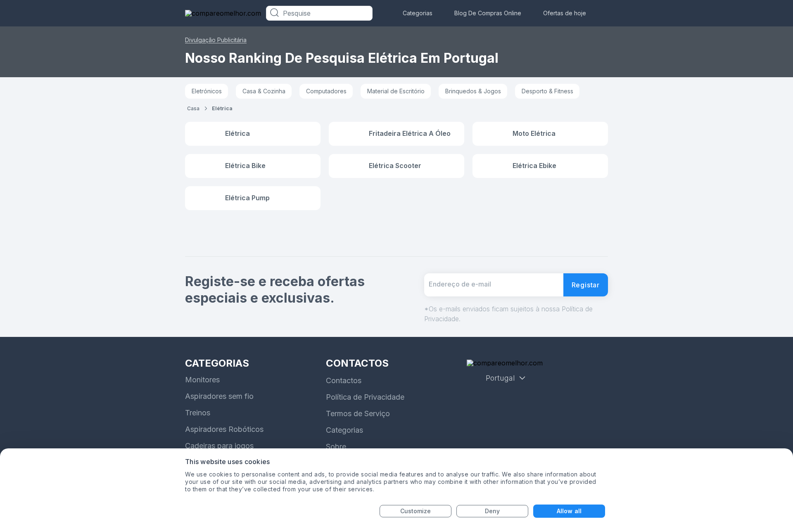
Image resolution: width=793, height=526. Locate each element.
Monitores (202, 379)
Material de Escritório (396, 91)
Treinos (197, 412)
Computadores (326, 91)
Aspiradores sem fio (219, 396)
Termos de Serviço (358, 413)
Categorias (417, 13)
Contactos (343, 380)
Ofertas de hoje (564, 13)
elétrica (222, 108)
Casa (193, 108)
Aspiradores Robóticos (224, 429)
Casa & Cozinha (263, 91)
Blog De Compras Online (487, 13)
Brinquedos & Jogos (473, 91)
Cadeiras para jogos (219, 445)
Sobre (336, 446)
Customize (415, 510)
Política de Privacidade (365, 397)
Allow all (569, 510)
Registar (586, 285)
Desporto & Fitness (547, 91)
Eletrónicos (207, 91)
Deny (492, 510)
